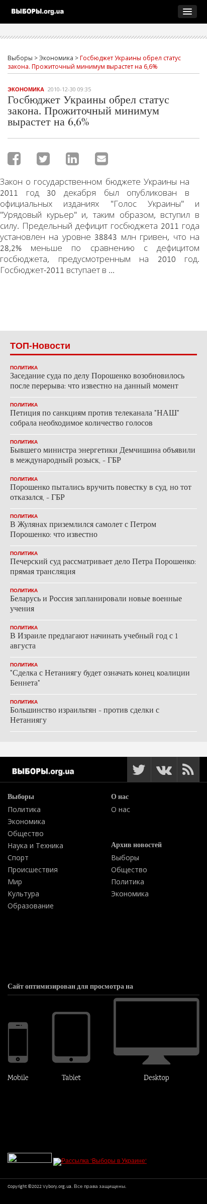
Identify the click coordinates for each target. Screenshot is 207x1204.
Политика (24, 367)
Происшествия (33, 869)
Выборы (125, 857)
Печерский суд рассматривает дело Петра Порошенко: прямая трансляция (103, 567)
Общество (26, 833)
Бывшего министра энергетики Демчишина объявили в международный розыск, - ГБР (102, 456)
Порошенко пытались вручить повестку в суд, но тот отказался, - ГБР (100, 493)
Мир (15, 881)
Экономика (26, 89)
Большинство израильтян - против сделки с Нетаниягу (84, 716)
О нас (120, 809)
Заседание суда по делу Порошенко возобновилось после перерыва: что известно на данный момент (97, 381)
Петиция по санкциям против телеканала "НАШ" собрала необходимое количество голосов (94, 419)
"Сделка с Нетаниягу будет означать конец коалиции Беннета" (100, 679)
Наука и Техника (35, 845)
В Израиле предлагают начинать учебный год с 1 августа (94, 641)
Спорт (18, 857)
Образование (31, 905)
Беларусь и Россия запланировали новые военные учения (96, 604)
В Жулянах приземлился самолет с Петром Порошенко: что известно (83, 530)
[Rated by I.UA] (30, 1160)
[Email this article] (101, 159)
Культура (23, 893)
